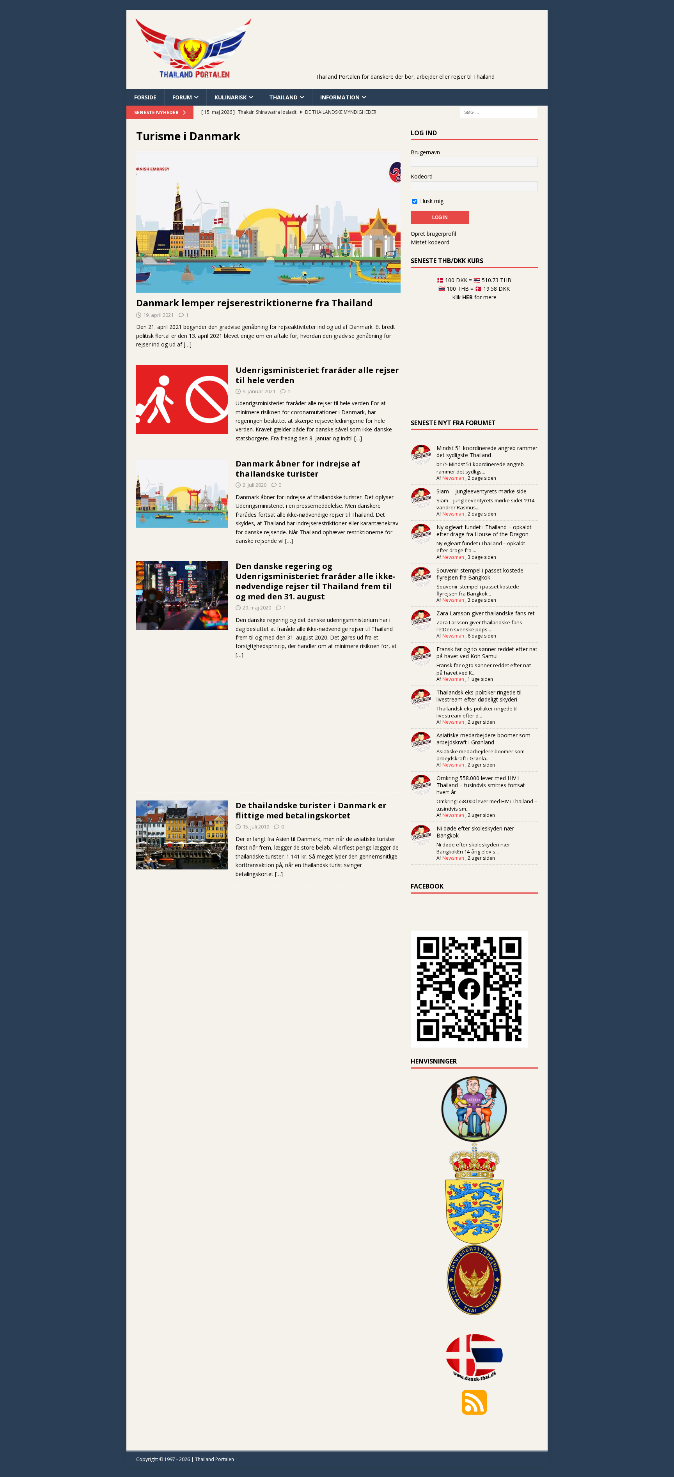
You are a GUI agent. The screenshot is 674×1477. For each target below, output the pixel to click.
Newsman (453, 478)
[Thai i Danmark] (182, 834)
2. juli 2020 (254, 484)
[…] (188, 344)
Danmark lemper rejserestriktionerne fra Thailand (254, 302)
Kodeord (422, 176)
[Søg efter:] (499, 111)
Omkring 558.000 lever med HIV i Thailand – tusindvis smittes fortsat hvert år (480, 785)
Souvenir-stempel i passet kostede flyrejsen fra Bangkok (479, 574)
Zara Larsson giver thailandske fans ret (485, 613)
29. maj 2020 (257, 607)
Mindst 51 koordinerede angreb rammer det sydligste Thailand (486, 451)
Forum (182, 97)
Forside (145, 97)
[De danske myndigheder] (182, 399)
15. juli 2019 (256, 826)
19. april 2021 (158, 314)
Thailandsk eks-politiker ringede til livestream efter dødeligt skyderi (478, 696)
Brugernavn (425, 152)
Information (340, 97)
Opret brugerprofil (433, 233)
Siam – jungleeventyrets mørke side (481, 491)
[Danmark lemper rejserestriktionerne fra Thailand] (268, 222)
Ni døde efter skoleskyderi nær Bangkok (475, 832)
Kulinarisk (231, 97)
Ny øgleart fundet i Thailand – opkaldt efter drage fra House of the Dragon (484, 530)
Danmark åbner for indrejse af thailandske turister (298, 468)
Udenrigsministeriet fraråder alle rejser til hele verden (317, 375)
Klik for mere (474, 297)
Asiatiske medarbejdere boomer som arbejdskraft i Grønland (483, 738)
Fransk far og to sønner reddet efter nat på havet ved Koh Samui (486, 652)
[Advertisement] (405, 52)
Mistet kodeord (430, 242)
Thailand (283, 97)
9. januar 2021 (259, 391)
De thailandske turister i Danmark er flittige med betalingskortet (311, 810)
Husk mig (431, 201)
